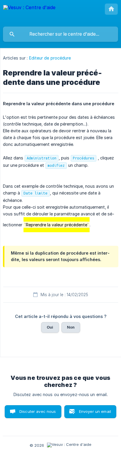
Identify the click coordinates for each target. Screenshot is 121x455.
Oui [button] (50, 327)
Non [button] (71, 327)
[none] (29, 13)
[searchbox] (60, 34)
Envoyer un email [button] (95, 411)
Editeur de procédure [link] (50, 57)
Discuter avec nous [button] (37, 411)
